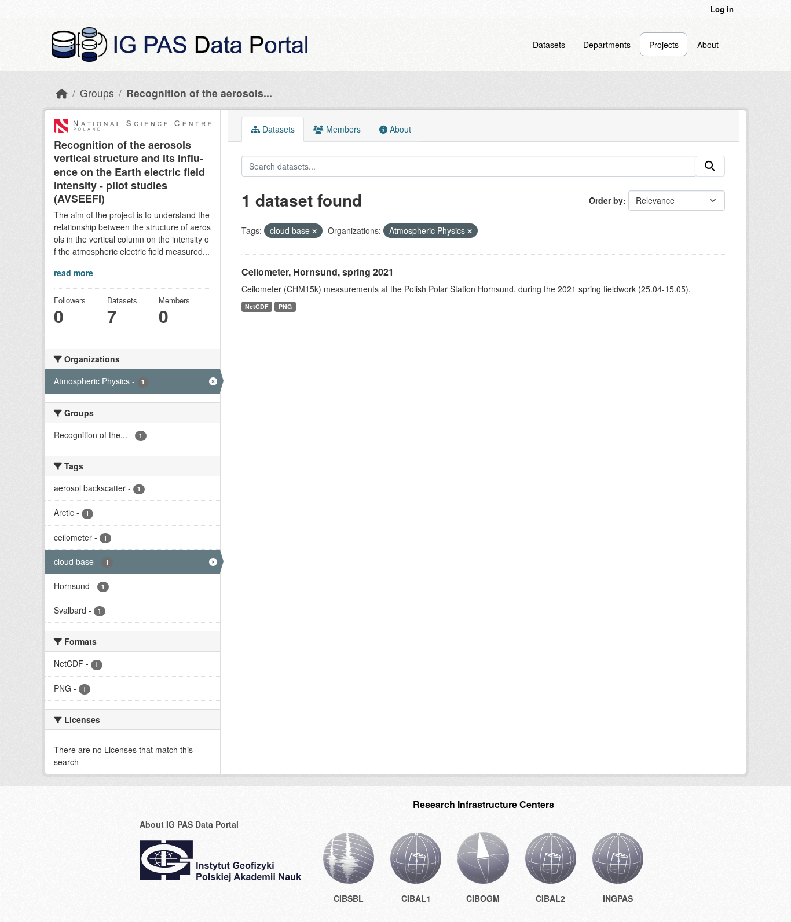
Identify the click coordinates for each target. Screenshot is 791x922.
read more (73, 272)
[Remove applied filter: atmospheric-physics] (469, 231)
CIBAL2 (550, 898)
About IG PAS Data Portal (189, 824)
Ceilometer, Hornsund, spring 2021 (317, 271)
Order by (606, 200)
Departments (607, 44)
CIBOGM (483, 898)
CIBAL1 (416, 898)
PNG (285, 306)
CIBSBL (349, 898)
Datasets (549, 44)
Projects (664, 44)
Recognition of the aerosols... (199, 93)
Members (342, 129)
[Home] (62, 93)
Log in (722, 8)
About (708, 44)
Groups (97, 93)
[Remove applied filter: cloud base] (314, 231)
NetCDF (256, 306)
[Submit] (710, 166)
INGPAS (618, 898)
